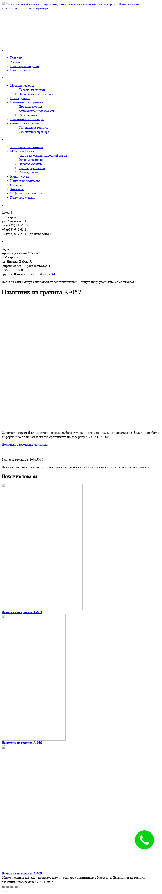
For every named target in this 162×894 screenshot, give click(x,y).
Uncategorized (20, 98)
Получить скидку (22, 197)
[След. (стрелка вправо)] (7, 891)
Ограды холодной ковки (36, 94)
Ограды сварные (31, 160)
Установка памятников (26, 147)
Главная (16, 58)
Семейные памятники (26, 123)
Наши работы (20, 70)
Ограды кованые (31, 164)
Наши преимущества (25, 181)
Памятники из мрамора (27, 119)
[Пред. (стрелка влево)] (3, 891)
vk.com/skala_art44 (42, 274)
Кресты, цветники (32, 90)
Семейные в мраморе (34, 132)
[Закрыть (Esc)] (3, 887)
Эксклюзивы (28, 115)
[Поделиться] (7, 887)
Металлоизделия (22, 85)
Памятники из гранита (26, 102)
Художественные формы (36, 111)
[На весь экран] (12, 887)
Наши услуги (19, 176)
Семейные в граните (33, 128)
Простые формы (30, 106)
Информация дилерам (26, 193)
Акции (15, 62)
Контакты (17, 189)
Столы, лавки (28, 172)
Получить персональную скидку (25, 444)
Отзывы (16, 185)
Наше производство (24, 66)
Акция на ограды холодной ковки (43, 155)
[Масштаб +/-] (16, 887)
